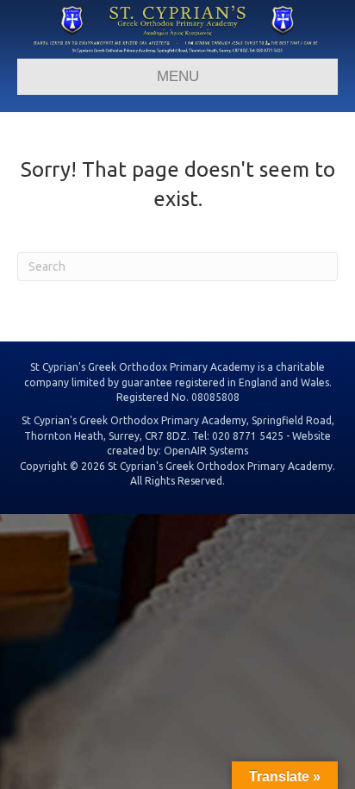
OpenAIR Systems (206, 450)
